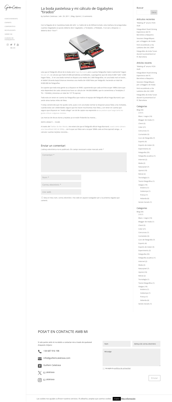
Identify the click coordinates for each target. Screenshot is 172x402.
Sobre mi (8, 34)
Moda (140, 163)
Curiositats (142, 134)
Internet (141, 159)
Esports (8, 23)
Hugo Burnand (81, 72)
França (142, 195)
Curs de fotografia (145, 138)
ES (11, 48)
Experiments (143, 149)
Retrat (140, 174)
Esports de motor (145, 145)
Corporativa (10, 26)
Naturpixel (142, 167)
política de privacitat (122, 368)
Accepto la (118, 368)
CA (14, 48)
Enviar (154, 378)
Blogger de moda (145, 120)
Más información (128, 398)
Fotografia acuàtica (145, 156)
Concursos (142, 131)
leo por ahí (45, 75)
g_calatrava (48, 372)
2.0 (139, 113)
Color (140, 127)
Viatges (141, 185)
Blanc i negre (143, 116)
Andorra (143, 188)
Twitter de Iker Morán (59, 126)
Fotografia (142, 152)
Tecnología (142, 177)
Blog (73, 16)
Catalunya (144, 191)
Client (140, 123)
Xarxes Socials (143, 202)
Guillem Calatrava (50, 16)
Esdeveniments (11, 19)
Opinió (78, 16)
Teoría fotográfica (145, 181)
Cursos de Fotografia (10, 39)
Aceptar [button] (116, 399)
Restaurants (10, 30)
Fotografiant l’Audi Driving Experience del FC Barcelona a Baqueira (147, 32)
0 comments (87, 16)
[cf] (84, 52)
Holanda (143, 198)
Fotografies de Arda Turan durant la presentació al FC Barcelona (147, 54)
